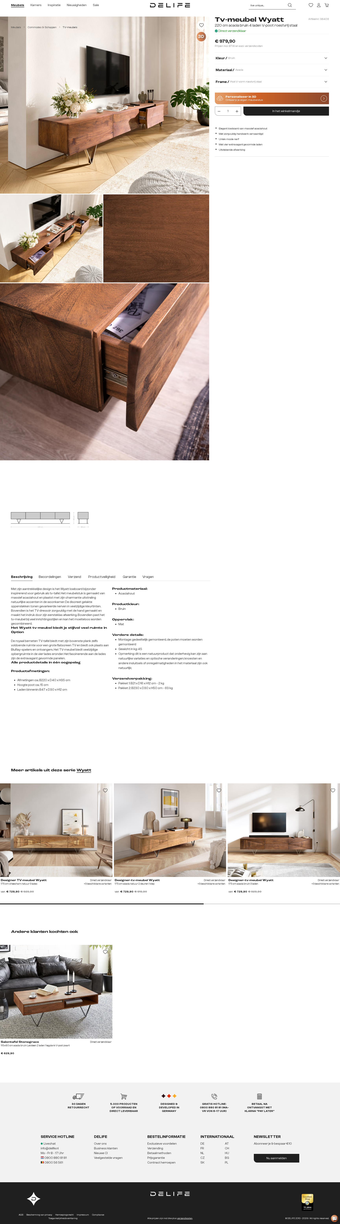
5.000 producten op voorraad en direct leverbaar (124, 1107)
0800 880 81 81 (55, 1158)
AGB (21, 1214)
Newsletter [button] (267, 1136)
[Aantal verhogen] (237, 111)
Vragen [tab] (148, 577)
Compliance (98, 1214)
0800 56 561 (53, 1162)
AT (227, 1143)
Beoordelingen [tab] (50, 577)
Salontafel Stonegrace (20, 1042)
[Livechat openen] (334, 1218)
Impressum (83, 1214)
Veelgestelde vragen (108, 1158)
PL (226, 1162)
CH (227, 1148)
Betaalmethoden (159, 1153)
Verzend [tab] (74, 577)
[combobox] (266, 5)
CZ (202, 1158)
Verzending (155, 1148)
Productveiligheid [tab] (101, 577)
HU (227, 1153)
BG (227, 1158)
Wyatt (84, 770)
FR (202, 1148)
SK (202, 1162)
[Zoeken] (290, 5)
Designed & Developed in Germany (169, 1107)
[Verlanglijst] (311, 5)
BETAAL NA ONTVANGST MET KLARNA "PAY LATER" (259, 1107)
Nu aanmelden (276, 1158)
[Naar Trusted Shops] (307, 1202)
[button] (170, 1153)
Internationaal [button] (217, 1136)
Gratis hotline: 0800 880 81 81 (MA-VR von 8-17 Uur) (214, 1107)
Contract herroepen (161, 1162)
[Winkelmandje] (326, 5)
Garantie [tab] (129, 577)
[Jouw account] (318, 5)
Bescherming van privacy (39, 1214)
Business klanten (106, 1148)
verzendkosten (184, 1218)
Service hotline (57, 1136)
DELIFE (100, 1136)
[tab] (21, 577)
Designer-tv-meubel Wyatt (137, 880)
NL (202, 1153)
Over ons (100, 1143)
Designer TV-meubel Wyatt (24, 880)
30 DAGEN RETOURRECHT (78, 1105)
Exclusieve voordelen (162, 1143)
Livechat (50, 1143)
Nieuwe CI (101, 1153)
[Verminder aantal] (219, 111)
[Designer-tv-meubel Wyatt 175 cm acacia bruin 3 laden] (284, 830)
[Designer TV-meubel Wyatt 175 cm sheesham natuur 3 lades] (56, 830)
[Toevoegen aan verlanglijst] (201, 25)
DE (202, 1143)
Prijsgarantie (156, 1158)
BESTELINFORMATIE (166, 1136)
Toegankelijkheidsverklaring (63, 1218)
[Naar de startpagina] (170, 5)
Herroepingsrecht (64, 1214)
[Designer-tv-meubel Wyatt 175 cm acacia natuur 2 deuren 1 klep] (170, 830)
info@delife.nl (50, 1148)
